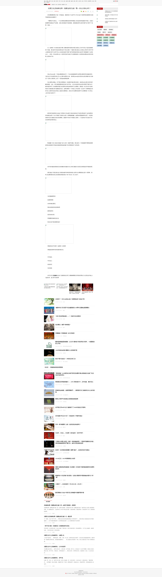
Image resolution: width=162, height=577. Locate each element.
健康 (67, 1)
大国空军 (106, 40)
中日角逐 (106, 37)
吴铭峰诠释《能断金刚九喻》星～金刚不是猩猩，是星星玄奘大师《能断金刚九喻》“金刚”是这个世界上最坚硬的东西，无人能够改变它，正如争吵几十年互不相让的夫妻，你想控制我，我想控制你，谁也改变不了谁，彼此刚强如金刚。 (69, 509)
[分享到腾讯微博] (88, 11)
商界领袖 (100, 42)
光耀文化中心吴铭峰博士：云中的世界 (54, 546)
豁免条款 (87, 573)
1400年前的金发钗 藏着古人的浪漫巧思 (66, 350)
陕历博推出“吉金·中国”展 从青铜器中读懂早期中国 (69, 492)
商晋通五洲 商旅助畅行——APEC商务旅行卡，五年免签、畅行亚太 (74, 381)
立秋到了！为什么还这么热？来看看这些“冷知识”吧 (69, 299)
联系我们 (76, 573)
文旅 (93, 1)
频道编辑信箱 (81, 570)
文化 (62, 1)
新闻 (47, 1)
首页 (44, 1)
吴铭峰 (55, 275)
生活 (82, 1)
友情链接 (90, 573)
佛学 (77, 1)
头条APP (47, 2)
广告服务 (72, 573)
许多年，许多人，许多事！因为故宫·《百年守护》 (69, 433)
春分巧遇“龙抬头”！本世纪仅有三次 (65, 358)
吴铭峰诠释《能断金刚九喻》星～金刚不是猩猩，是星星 (60, 505)
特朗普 (99, 32)
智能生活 (112, 42)
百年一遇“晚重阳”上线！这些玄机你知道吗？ (68, 424)
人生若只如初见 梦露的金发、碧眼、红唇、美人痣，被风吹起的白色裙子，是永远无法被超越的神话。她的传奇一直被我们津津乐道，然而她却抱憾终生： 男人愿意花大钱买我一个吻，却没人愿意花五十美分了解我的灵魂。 (69, 539)
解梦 (69, 1)
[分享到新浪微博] (83, 11)
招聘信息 (79, 573)
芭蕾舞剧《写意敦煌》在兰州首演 (64, 333)
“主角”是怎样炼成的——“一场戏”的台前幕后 (68, 316)
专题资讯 (63, 4)
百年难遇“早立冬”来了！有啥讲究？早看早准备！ (69, 416)
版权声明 (83, 573)
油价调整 (100, 45)
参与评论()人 (57, 11)
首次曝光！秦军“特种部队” (63, 324)
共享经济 (106, 45)
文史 (52, 1)
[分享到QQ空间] (86, 11)
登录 (117, 1)
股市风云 (106, 42)
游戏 (74, 1)
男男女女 (108, 34)
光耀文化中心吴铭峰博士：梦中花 (53, 558)
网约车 (104, 32)
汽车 (59, 1)
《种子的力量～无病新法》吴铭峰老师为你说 (56, 526)
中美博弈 (112, 37)
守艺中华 (85, 1)
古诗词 (80, 1)
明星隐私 (114, 34)
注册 (114, 1)
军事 (49, 1)
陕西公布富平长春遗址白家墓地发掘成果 (66, 399)
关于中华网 (69, 573)
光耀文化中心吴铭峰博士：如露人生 (54, 535)
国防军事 (89, 1)
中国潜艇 (100, 40)
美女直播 (100, 29)
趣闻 (72, 1)
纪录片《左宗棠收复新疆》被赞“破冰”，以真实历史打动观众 (72, 450)
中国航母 (112, 40)
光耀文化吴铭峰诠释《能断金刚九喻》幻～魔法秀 (58, 516)
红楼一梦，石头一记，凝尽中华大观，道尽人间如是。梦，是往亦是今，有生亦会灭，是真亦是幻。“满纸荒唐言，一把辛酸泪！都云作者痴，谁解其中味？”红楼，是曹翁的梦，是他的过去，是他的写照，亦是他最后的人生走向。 (69, 562)
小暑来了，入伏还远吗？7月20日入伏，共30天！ (69, 484)
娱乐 (64, 1)
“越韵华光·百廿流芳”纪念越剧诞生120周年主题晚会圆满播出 (72, 307)
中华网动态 (95, 573)
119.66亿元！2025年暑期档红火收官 (65, 458)
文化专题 (59, 4)
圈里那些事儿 (101, 34)
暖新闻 (105, 29)
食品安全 (110, 32)
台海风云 (100, 37)
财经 (57, 1)
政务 (54, 1)
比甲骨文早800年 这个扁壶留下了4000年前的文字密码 (70, 407)
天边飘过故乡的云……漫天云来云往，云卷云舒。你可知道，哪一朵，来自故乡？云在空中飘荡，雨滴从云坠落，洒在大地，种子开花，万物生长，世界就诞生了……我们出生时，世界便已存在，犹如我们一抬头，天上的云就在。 (69, 550)
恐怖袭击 (111, 29)
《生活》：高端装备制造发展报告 (53, 367)
